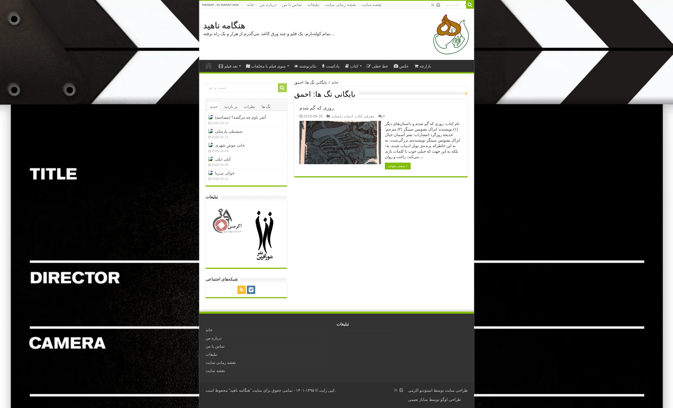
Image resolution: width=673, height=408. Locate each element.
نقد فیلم (231, 66)
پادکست (332, 66)
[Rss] (433, 5)
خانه (250, 4)
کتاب (354, 66)
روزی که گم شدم (316, 108)
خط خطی (380, 66)
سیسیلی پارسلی (229, 131)
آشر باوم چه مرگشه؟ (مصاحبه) (240, 117)
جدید (213, 106)
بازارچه (425, 66)
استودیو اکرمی (420, 390)
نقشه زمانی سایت (340, 4)
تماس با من (292, 4)
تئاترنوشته (307, 66)
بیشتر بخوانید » (397, 166)
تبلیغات (313, 4)
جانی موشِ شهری (230, 145)
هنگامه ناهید (224, 25)
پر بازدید (230, 106)
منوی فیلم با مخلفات (268, 66)
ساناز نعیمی (418, 399)
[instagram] (438, 5)
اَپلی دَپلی (223, 159)
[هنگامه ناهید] (450, 34)
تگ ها (266, 106)
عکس (404, 66)
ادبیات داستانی (342, 116)
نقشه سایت (371, 4)
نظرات (249, 106)
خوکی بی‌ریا (224, 173)
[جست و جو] (470, 5)
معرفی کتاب (365, 116)
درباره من (268, 4)
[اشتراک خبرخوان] (466, 93)
